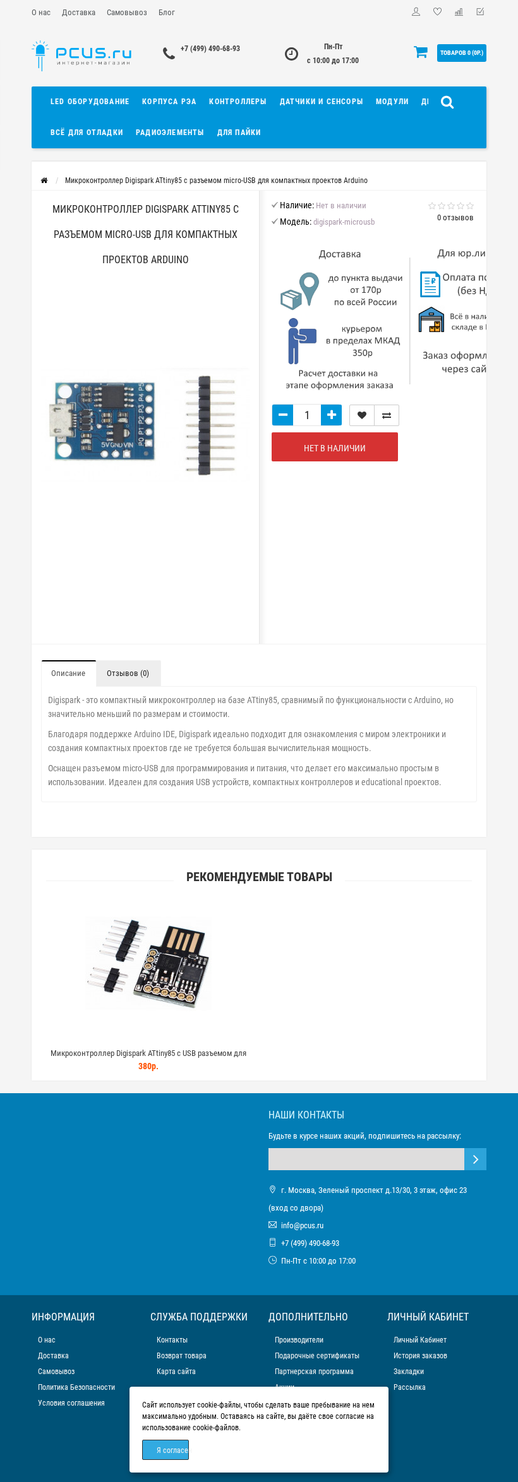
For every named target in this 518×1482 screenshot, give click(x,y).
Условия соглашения (71, 1403)
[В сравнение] (386, 415)
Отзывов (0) (128, 673)
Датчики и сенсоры (321, 101)
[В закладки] (362, 415)
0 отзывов (455, 217)
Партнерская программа (314, 1371)
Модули (392, 101)
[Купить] (118, 1037)
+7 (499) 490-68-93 (210, 48)
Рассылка (410, 1387)
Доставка (78, 12)
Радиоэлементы (170, 132)
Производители (299, 1340)
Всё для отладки (87, 132)
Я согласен (173, 1450)
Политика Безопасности (76, 1387)
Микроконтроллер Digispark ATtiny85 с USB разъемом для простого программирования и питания (148, 1058)
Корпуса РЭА (169, 101)
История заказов (420, 1355)
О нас (41, 12)
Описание (68, 673)
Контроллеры (238, 101)
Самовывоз (127, 12)
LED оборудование (90, 101)
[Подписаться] (475, 1159)
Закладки (409, 1371)
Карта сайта (176, 1371)
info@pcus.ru (302, 1225)
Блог (167, 12)
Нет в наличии (335, 448)
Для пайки (239, 132)
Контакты (172, 1340)
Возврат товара (182, 1355)
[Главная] (44, 180)
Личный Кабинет (420, 1340)
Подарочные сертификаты (317, 1355)
